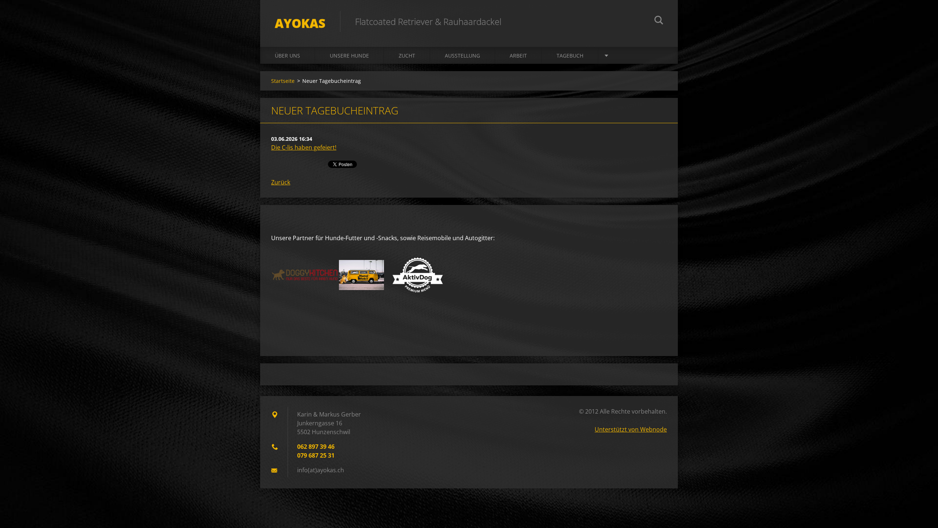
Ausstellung (462, 55)
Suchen (658, 21)
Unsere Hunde (349, 55)
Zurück (280, 182)
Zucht (407, 55)
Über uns (287, 55)
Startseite (283, 80)
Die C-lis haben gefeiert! (303, 147)
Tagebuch (570, 55)
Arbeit (518, 55)
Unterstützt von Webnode (631, 429)
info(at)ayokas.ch (320, 470)
